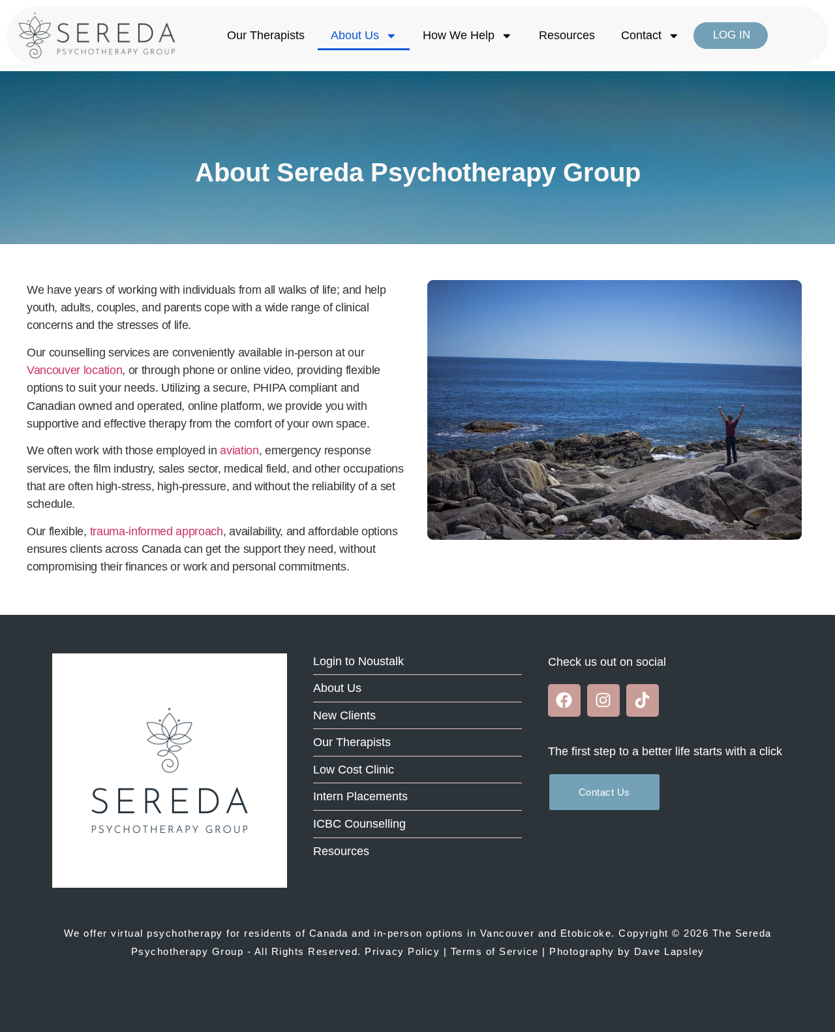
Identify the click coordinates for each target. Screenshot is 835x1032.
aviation (239, 450)
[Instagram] (603, 700)
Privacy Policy (402, 951)
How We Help (458, 35)
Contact (641, 35)
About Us (355, 35)
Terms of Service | (498, 951)
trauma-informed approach (156, 531)
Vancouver (507, 933)
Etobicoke (586, 933)
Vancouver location (74, 370)
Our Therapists (266, 35)
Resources (567, 35)
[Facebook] (564, 700)
